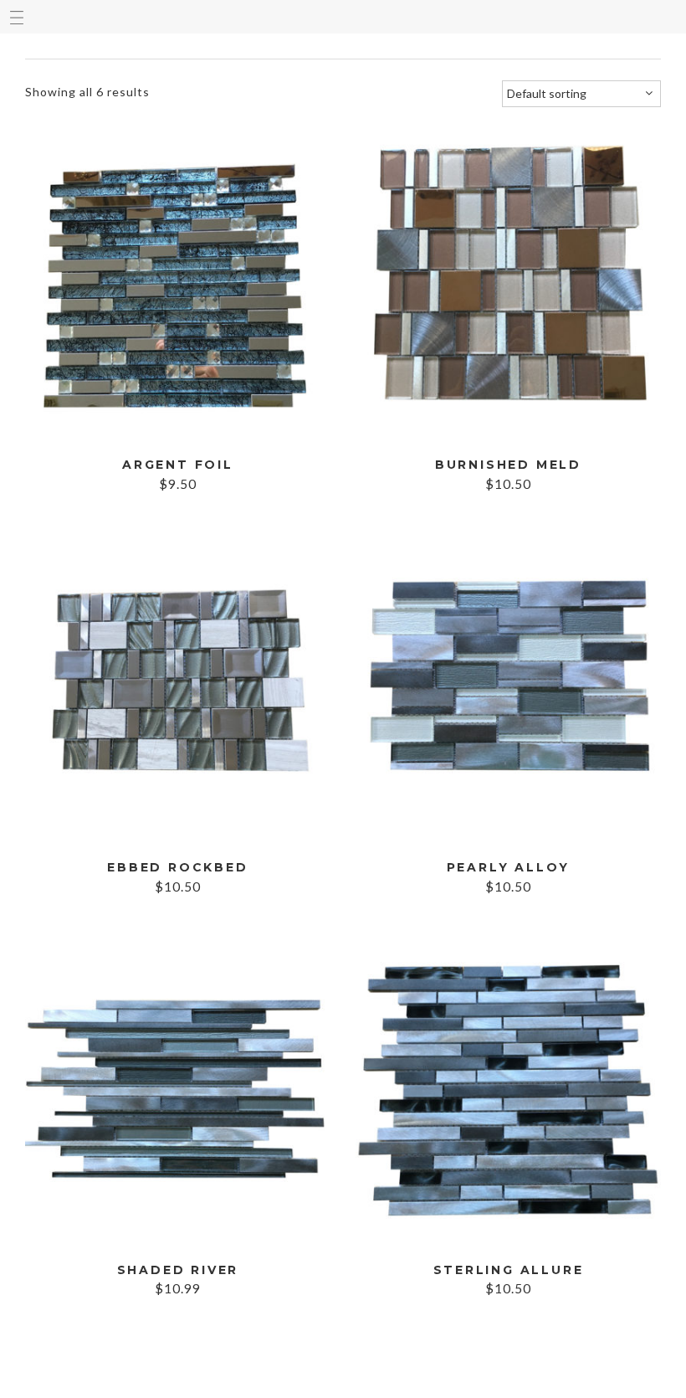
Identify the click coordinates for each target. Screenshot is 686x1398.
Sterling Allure (508, 1270)
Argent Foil (177, 465)
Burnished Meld (508, 465)
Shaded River (178, 1270)
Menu (16, 16)
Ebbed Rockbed (177, 867)
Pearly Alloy (509, 867)
